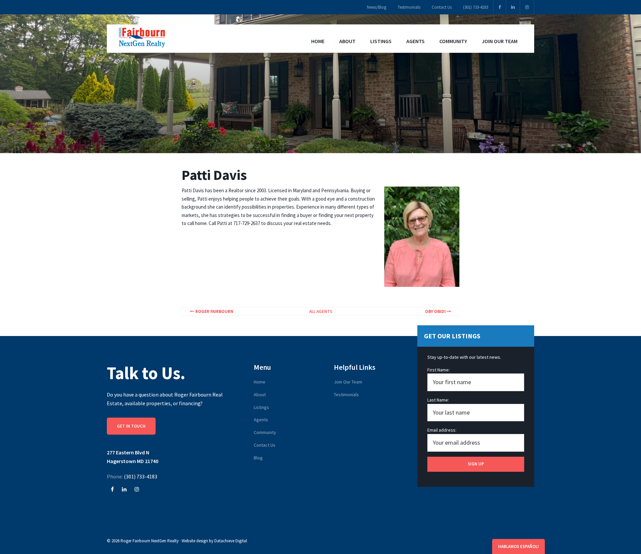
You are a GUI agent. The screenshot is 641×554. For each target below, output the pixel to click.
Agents (261, 420)
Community (265, 432)
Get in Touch (131, 426)
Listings (261, 407)
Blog (258, 458)
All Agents (320, 311)
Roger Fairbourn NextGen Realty (150, 541)
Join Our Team (348, 382)
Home (259, 382)
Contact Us (264, 445)
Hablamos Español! (518, 546)
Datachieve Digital (230, 541)
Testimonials (346, 395)
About (260, 395)
